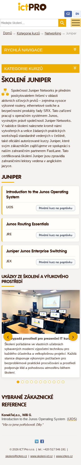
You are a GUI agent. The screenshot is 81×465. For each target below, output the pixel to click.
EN (77, 14)
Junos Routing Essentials (27, 224)
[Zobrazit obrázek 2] (22, 382)
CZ (68, 14)
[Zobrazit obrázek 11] (63, 382)
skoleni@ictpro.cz (16, 456)
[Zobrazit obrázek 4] (31, 382)
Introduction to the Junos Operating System (37, 194)
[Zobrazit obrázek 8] (49, 382)
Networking (53, 33)
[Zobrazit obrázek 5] (36, 382)
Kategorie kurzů (28, 33)
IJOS (72, 419)
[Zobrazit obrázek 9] (54, 382)
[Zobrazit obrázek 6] (40, 382)
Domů (7, 33)
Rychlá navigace (23, 50)
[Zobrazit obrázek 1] (18, 382)
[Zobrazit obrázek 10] (58, 382)
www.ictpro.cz (64, 456)
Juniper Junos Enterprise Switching (36, 251)
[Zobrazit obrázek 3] (27, 382)
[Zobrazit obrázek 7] (45, 382)
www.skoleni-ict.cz (41, 456)
